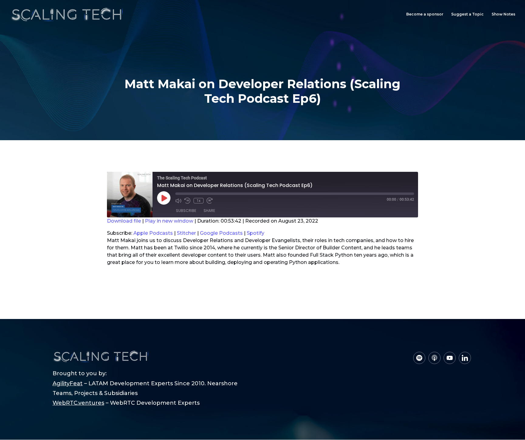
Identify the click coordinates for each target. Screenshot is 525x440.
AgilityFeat (68, 383)
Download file (124, 221)
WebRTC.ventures (78, 403)
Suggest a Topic (467, 14)
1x (199, 201)
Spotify (255, 233)
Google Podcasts (221, 233)
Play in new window (169, 221)
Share (209, 210)
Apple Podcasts (153, 233)
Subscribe (186, 210)
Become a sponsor (424, 14)
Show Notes (503, 14)
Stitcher (186, 233)
